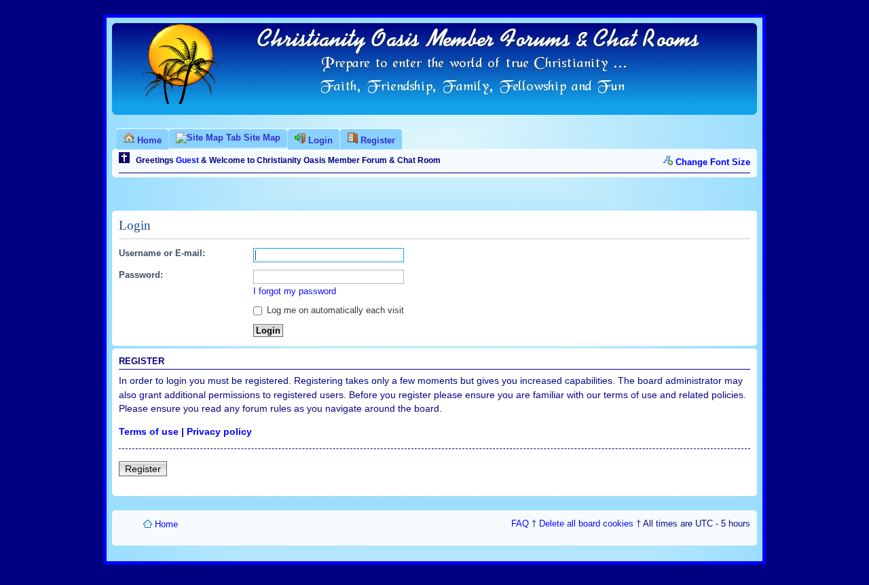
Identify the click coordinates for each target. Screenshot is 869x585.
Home (166, 524)
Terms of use (149, 431)
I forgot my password (294, 291)
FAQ (520, 523)
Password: (141, 275)
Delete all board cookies (586, 523)
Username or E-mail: (162, 253)
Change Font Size (713, 162)
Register (143, 468)
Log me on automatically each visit (334, 310)
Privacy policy (219, 431)
